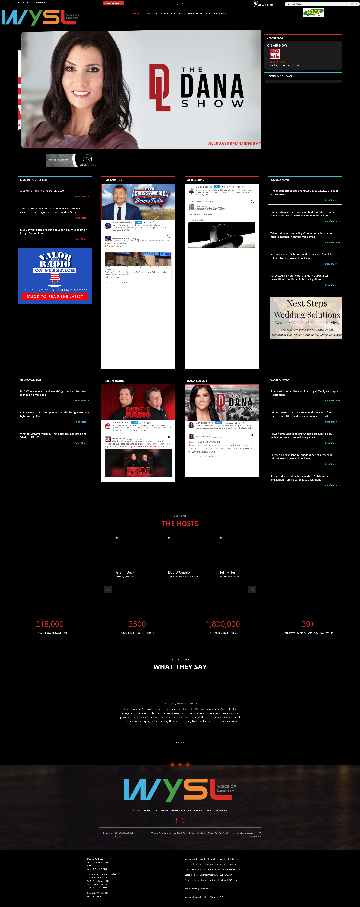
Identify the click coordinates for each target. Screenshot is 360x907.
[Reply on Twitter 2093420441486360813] (106, 283)
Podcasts (177, 13)
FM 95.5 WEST (40, 3)
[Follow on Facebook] (183, 3)
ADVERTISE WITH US (113, 3)
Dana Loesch (201, 436)
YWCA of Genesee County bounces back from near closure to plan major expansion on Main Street (50, 210)
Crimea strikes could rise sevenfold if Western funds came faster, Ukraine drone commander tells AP (302, 213)
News (164, 13)
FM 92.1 (29, 3)
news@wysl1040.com (227, 864)
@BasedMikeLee (215, 207)
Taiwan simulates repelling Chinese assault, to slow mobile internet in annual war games (301, 235)
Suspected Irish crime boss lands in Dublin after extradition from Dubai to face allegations (299, 277)
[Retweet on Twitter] (193, 202)
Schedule (151, 13)
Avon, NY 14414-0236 (97, 887)
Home (137, 13)
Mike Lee (199, 206)
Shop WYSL (195, 13)
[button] (108, 589)
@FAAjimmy (135, 239)
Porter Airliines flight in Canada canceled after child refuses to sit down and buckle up (301, 256)
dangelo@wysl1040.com (228, 869)
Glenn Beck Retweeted (204, 201)
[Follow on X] (177, 3)
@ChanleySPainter (113, 246)
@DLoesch (216, 437)
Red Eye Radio (277, 61)
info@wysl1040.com (227, 880)
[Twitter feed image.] (138, 466)
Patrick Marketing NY (213, 897)
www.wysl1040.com (229, 859)
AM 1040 (21, 3)
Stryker (174, 572)
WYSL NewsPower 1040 (98, 881)
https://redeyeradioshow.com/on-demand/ (149, 446)
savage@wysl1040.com (222, 874)
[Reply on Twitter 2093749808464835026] (190, 457)
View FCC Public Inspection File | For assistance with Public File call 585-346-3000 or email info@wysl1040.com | (204, 833)
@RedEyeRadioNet (134, 439)
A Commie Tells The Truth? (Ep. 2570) (42, 190)
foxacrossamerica (120, 238)
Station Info (215, 13)
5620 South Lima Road (97, 884)
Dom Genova (126, 572)
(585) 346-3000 (101, 893)
